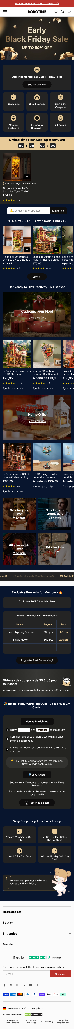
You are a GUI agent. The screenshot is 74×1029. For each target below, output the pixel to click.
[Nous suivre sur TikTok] (37, 985)
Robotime (17, 1014)
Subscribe (58, 210)
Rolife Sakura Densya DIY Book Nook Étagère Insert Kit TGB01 (17, 258)
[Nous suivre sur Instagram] (17, 985)
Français (36, 1008)
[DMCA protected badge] (33, 1014)
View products (37, 318)
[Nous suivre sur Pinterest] (24, 985)
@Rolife (42, 729)
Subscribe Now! (37, 84)
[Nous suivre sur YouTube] (30, 985)
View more (19, 517)
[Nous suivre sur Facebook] (4, 985)
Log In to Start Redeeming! (37, 660)
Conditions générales (31, 1021)
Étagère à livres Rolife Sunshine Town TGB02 (16, 190)
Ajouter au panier (13, 388)
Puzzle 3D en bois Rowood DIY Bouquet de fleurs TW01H (45, 373)
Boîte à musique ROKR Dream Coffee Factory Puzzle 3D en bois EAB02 (16, 476)
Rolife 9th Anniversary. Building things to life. (37, 3)
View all (37, 276)
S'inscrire (60, 973)
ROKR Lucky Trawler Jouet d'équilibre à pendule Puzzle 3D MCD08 (45, 476)
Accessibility (47, 1021)
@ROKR (24, 729)
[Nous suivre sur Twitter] (11, 985)
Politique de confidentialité (12, 1021)
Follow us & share (39, 802)
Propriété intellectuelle (63, 1021)
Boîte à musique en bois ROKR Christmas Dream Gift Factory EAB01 (46, 258)
